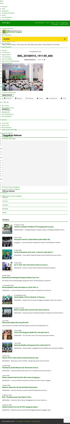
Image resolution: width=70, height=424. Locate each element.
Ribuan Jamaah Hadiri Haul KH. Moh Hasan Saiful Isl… (32, 310)
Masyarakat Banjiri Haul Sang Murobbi (15, 322)
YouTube (5, 201)
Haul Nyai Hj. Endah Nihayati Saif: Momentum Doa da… (20, 367)
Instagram (5, 205)
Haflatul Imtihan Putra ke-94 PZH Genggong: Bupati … (20, 407)
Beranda (4, 6)
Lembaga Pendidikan (8, 13)
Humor (57, 22)
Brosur (4, 15)
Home (4, 44)
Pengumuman (64, 22)
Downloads (5, 11)
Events (47, 22)
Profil (3, 9)
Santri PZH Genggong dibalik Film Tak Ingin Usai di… (32, 332)
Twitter (4, 212)
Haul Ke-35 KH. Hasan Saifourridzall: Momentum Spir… (20, 358)
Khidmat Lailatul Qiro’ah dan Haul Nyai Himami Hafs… (20, 387)
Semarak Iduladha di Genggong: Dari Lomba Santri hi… (32, 345)
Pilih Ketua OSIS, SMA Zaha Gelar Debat (29, 44)
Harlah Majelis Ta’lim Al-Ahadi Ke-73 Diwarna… (30, 297)
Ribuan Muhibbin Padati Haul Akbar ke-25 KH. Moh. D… (20, 287)
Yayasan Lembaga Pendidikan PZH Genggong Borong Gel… (34, 227)
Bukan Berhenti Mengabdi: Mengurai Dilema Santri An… (21, 277)
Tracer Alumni (6, 19)
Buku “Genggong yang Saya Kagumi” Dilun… (17, 397)
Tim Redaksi (19, 421)
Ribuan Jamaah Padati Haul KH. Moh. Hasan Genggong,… (21, 377)
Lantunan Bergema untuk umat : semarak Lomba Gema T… (34, 252)
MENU (7, 39)
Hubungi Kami (6, 21)
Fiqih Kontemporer (39, 22)
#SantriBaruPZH (64, 24)
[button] (22, 77)
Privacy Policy (36, 421)
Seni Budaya (55, 24)
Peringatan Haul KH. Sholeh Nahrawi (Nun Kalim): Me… (32, 239)
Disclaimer (27, 421)
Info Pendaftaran (7, 17)
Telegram (5, 197)
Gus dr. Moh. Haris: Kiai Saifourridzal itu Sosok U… (31, 265)
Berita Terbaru (11, 44)
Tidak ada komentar (30, 59)
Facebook (5, 209)
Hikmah (52, 22)
